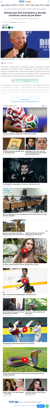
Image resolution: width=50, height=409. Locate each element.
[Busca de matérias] (48, 2)
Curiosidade (21, 4)
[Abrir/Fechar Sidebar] (1, 1)
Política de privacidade (19, 405)
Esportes (42, 4)
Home (2, 4)
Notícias (7, 4)
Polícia (33, 4)
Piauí (37, 4)
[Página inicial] (21, 1)
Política (28, 4)
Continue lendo (25, 99)
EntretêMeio (14, 4)
